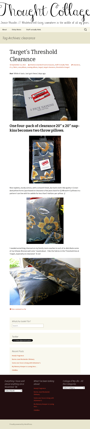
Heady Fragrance (18, 356)
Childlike (15, 370)
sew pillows (22, 67)
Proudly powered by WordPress (21, 424)
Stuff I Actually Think (62, 65)
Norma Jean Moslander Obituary (23, 359)
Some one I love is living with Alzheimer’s (26, 363)
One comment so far (19, 309)
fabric (15, 67)
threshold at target (62, 67)
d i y (11, 67)
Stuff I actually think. (33, 29)
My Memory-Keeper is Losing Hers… (24, 366)
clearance (76, 65)
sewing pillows (32, 67)
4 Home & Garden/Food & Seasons (42, 65)
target (40, 67)
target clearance (49, 67)
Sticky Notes (16, 29)
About (4, 29)
